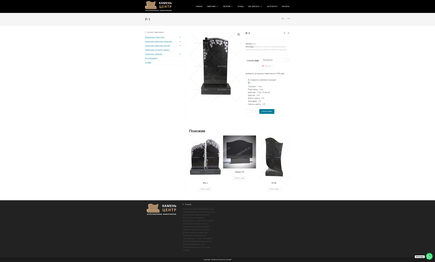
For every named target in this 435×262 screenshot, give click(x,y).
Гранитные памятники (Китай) (157, 46)
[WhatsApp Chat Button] (429, 256)
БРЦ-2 (205, 183)
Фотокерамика (151, 58)
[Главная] (282, 19)
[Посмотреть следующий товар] (288, 33)
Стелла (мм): (253, 60)
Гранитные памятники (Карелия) (266, 47)
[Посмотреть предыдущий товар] (284, 33)
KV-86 (274, 183)
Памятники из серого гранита (157, 50)
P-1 (289, 19)
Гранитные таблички (153, 54)
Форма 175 (239, 172)
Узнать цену (267, 111)
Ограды (148, 62)
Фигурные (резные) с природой (275, 50)
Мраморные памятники (154, 37)
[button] (238, 34)
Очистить (267, 66)
